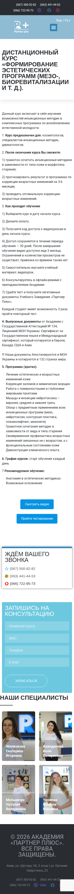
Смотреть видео (37, 504)
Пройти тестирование (37, 518)
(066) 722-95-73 (22, 584)
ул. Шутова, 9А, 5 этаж (31, 866)
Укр (59, 20)
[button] (53, 27)
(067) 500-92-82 (22, 569)
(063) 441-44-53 (22, 576)
